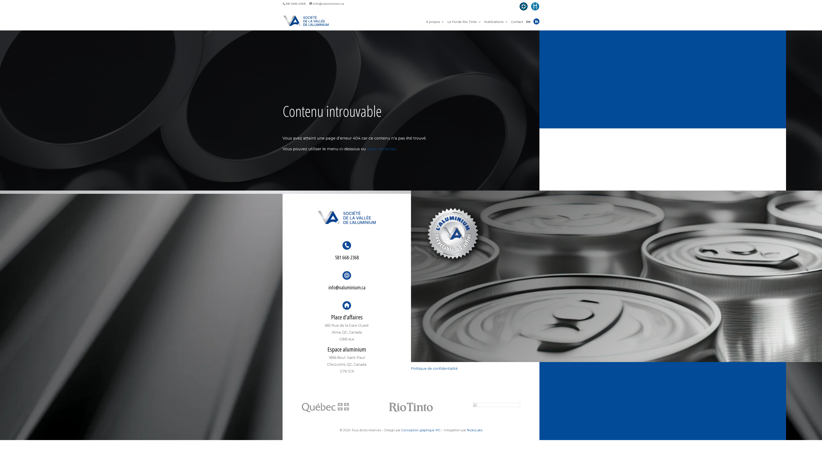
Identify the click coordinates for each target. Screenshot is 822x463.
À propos (433, 22)
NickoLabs (474, 430)
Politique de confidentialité (434, 369)
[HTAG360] (535, 6)
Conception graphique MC (421, 430)
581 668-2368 (347, 257)
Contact (517, 22)
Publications (494, 22)
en (528, 22)
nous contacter (381, 149)
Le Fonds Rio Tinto (462, 22)
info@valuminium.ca (346, 287)
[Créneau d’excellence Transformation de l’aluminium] (523, 6)
